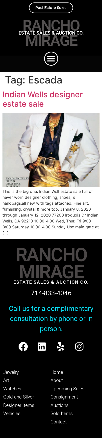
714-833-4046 (51, 293)
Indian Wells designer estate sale (42, 99)
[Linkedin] (41, 346)
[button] (51, 59)
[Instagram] (79, 346)
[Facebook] (22, 346)
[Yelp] (60, 346)
